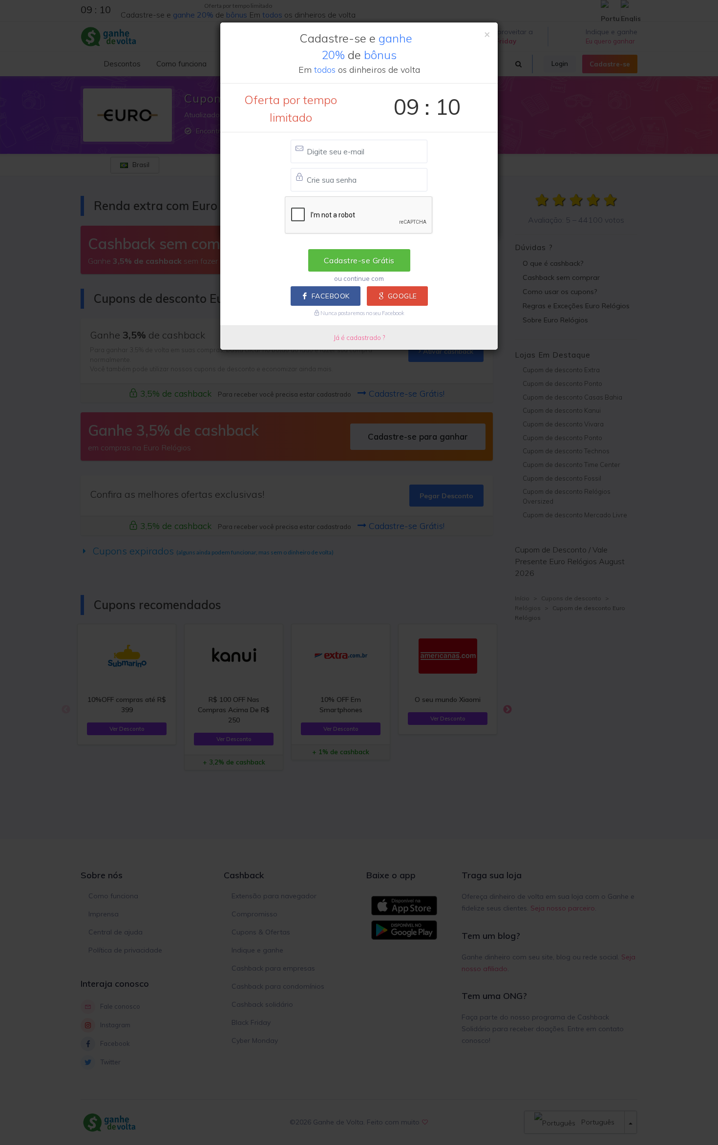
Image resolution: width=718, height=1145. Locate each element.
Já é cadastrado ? (359, 337)
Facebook (331, 296)
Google (402, 296)
